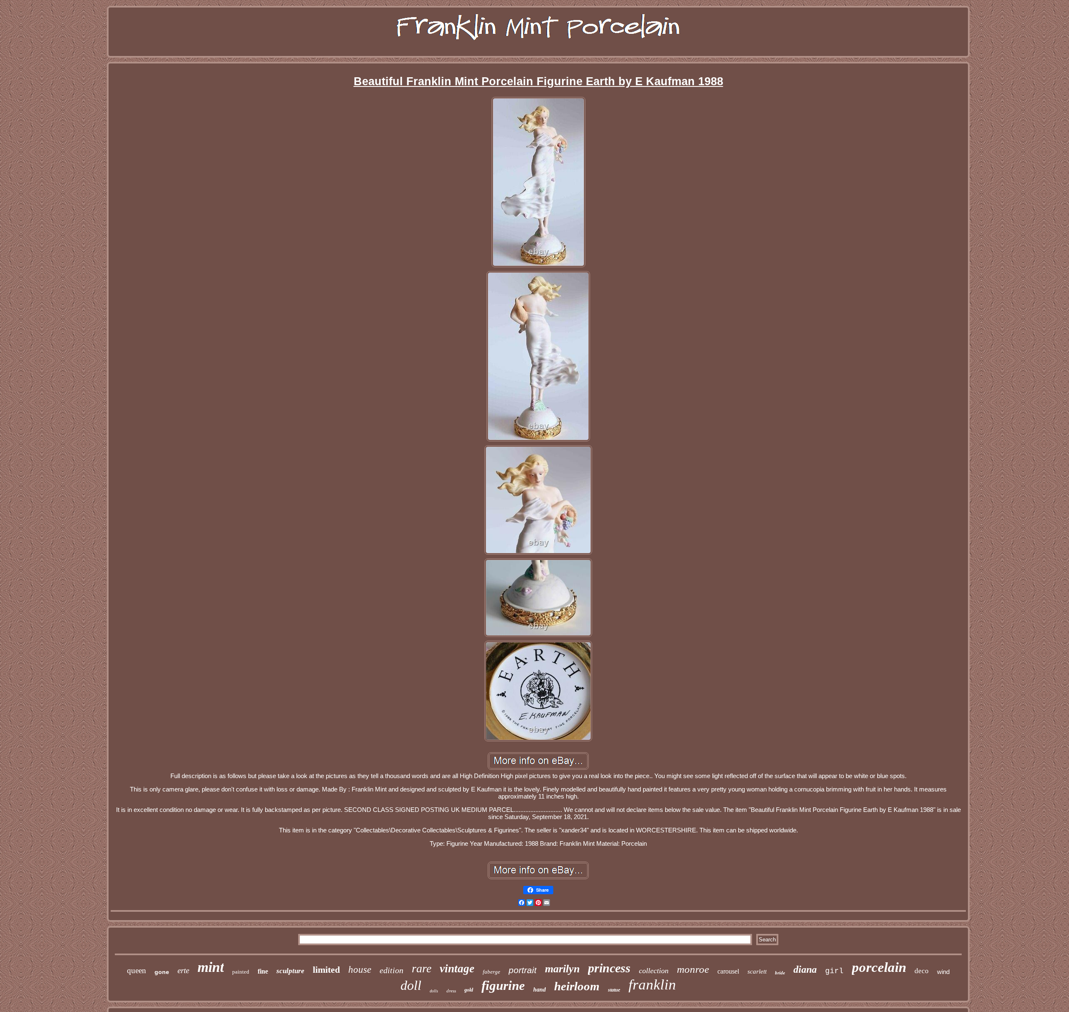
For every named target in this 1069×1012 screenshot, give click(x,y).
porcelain (879, 967)
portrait (523, 970)
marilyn (562, 969)
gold (468, 990)
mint (211, 967)
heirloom (577, 986)
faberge (491, 972)
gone (162, 972)
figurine (503, 985)
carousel (728, 971)
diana (805, 969)
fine (263, 971)
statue (614, 990)
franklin (652, 984)
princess (609, 968)
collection (654, 970)
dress (451, 990)
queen (136, 970)
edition (391, 970)
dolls (434, 991)
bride (780, 972)
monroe (693, 969)
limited (326, 969)
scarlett (757, 971)
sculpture (290, 971)
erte (183, 970)
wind (943, 971)
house (359, 969)
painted (240, 972)
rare (421, 968)
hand (539, 990)
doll (410, 985)
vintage (457, 968)
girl (834, 971)
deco (921, 971)
